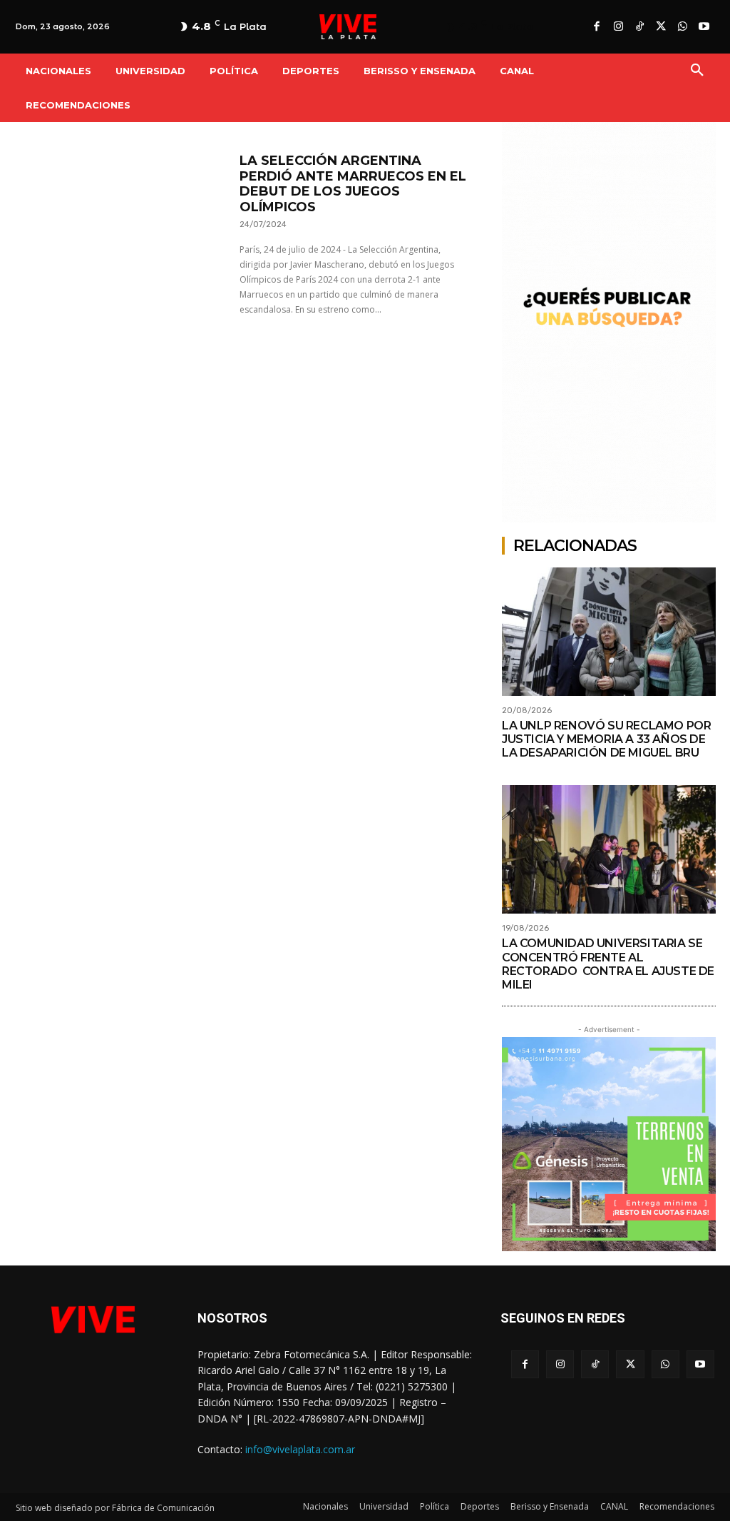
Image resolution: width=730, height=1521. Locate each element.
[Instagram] (618, 27)
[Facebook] (596, 27)
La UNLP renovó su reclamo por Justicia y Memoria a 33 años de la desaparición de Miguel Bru (606, 739)
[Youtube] (703, 27)
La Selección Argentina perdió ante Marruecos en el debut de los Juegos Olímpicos (353, 184)
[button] (697, 71)
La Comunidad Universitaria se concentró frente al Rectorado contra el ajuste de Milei (608, 963)
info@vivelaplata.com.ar (300, 1449)
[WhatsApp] (682, 27)
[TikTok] (639, 27)
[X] (661, 27)
